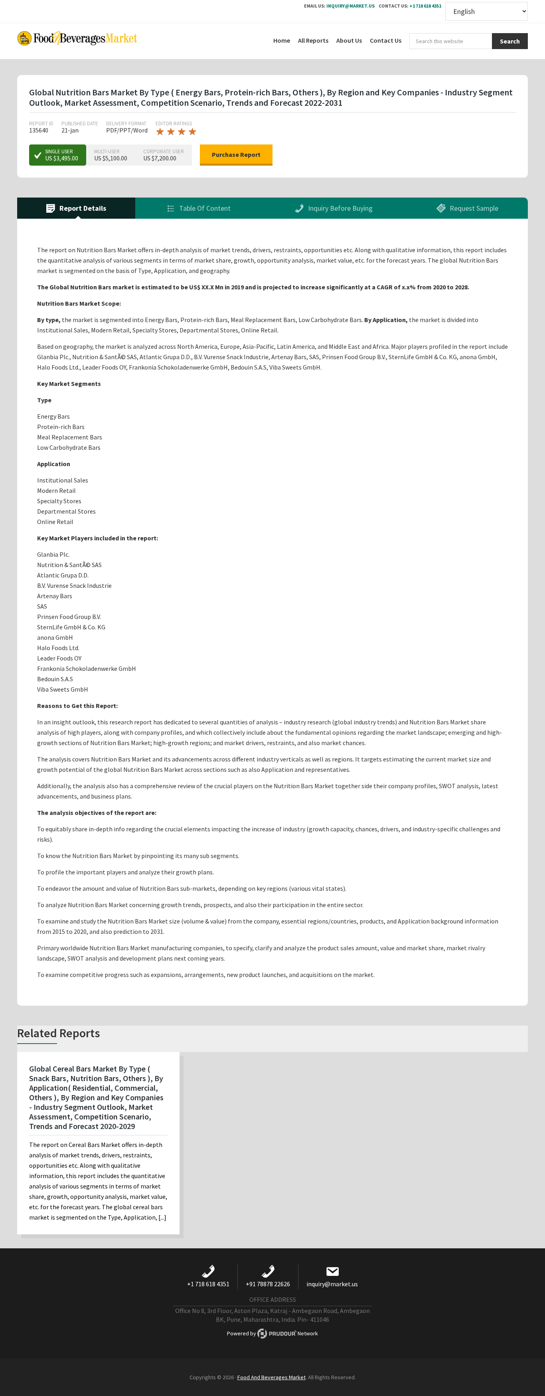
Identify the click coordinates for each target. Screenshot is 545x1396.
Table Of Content (204, 208)
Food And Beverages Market (271, 1377)
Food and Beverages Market (77, 41)
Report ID (41, 124)
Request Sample (473, 208)
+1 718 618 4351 (425, 6)
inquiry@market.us (350, 6)
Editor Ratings (174, 124)
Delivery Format (126, 124)
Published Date (79, 124)
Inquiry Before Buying (339, 208)
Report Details (82, 208)
